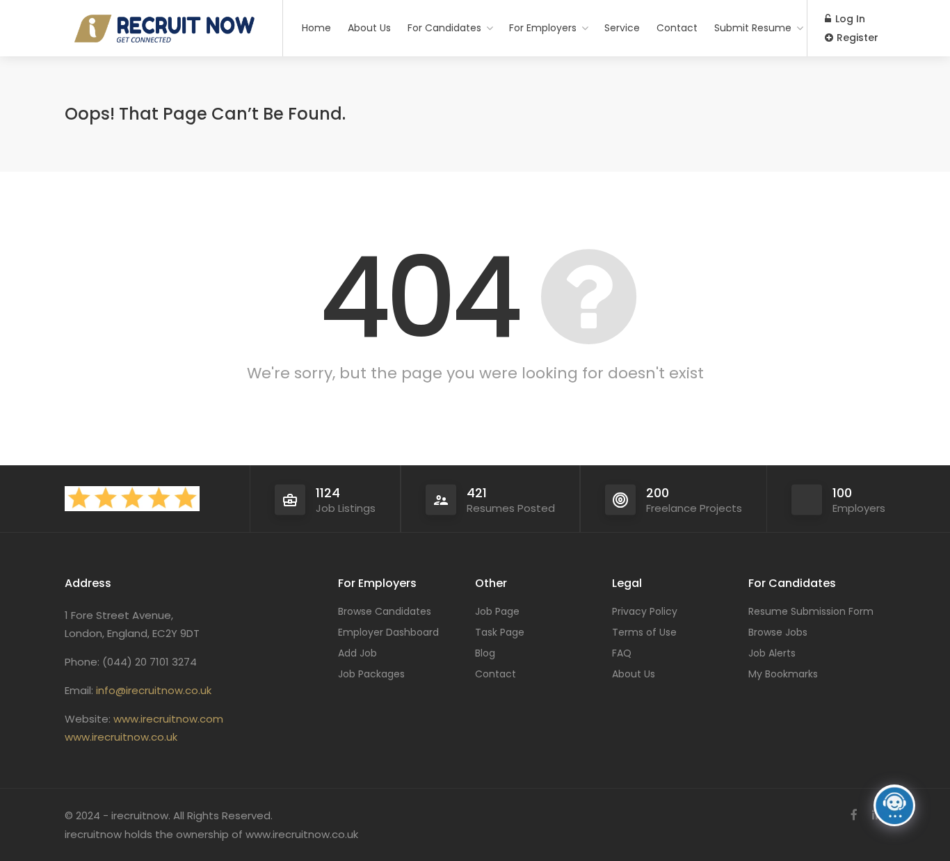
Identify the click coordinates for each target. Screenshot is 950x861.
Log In (848, 19)
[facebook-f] (853, 815)
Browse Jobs (777, 632)
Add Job (357, 653)
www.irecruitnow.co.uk (121, 737)
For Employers (543, 28)
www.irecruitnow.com (168, 718)
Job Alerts (772, 653)
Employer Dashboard (388, 632)
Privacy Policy (644, 611)
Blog (485, 653)
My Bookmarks (783, 674)
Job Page (497, 611)
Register (856, 38)
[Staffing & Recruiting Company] (165, 196)
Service (622, 28)
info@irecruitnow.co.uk (153, 690)
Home (316, 28)
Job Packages (371, 674)
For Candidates (444, 28)
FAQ (621, 653)
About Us (369, 28)
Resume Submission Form (810, 611)
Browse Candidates (384, 611)
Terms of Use (644, 632)
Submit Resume (752, 28)
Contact (677, 28)
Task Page (499, 632)
